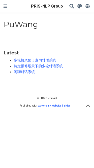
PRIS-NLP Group (47, 6)
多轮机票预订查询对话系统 (35, 60)
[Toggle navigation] (5, 6)
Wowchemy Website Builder (54, 105)
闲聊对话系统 (24, 72)
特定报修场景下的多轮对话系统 (38, 66)
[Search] (71, 6)
